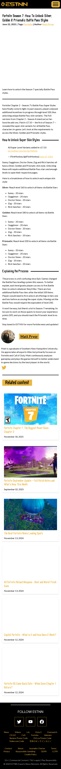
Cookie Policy (30, 754)
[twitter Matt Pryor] (4, 367)
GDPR (44, 751)
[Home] (14, 4)
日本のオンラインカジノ (40, 741)
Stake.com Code (17, 741)
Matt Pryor (48, 24)
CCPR (55, 751)
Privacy (7, 751)
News (6, 732)
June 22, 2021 (46, 156)
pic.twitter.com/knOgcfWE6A (22, 150)
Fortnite (28, 24)
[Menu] (55, 4)
